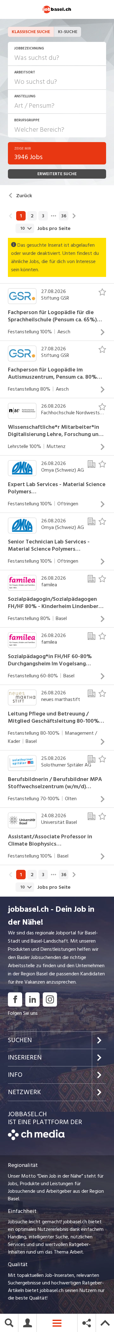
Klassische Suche (31, 31)
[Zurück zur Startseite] (36, 1138)
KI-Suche (67, 31)
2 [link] (32, 216)
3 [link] (43, 216)
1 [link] (21, 216)
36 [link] (63, 216)
